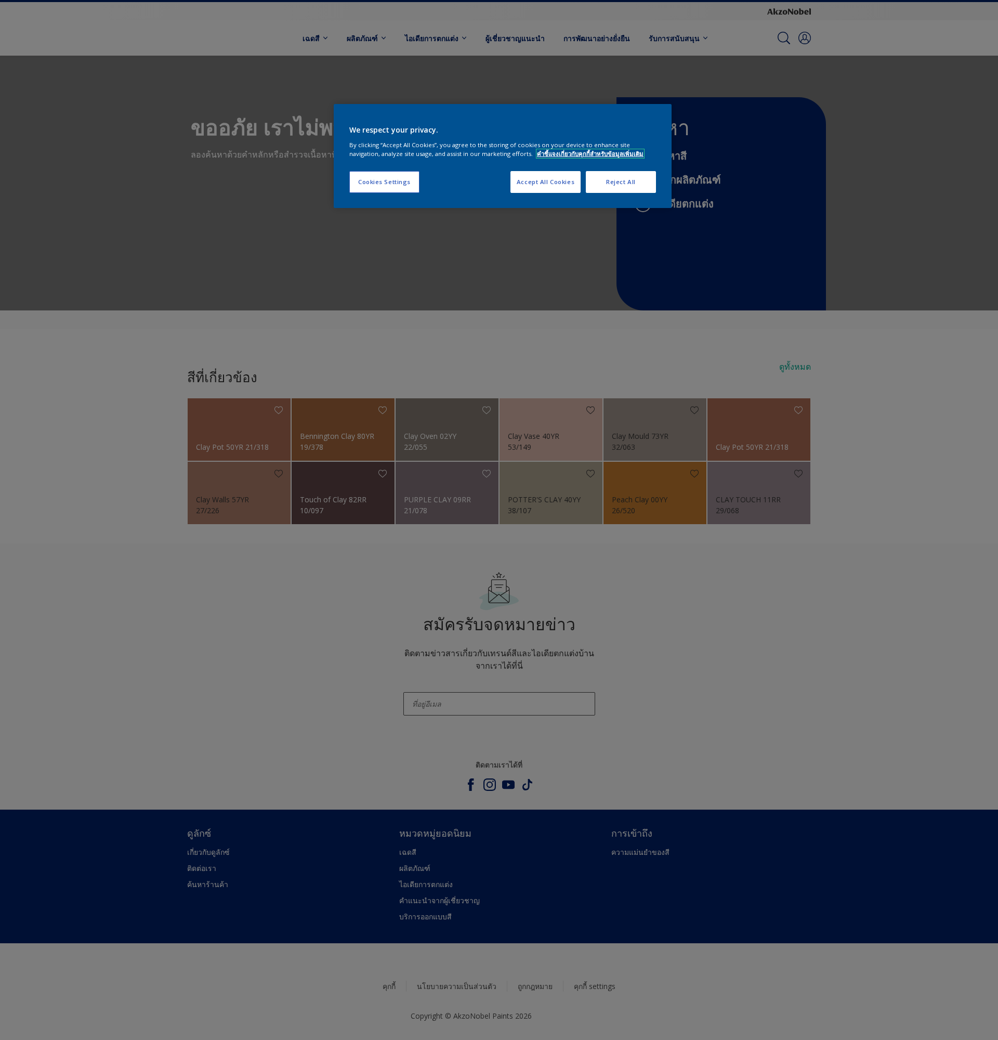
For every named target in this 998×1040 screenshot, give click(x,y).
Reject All (621, 182)
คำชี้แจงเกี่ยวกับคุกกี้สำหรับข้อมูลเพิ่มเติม (590, 154)
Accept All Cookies (545, 182)
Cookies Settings (384, 182)
